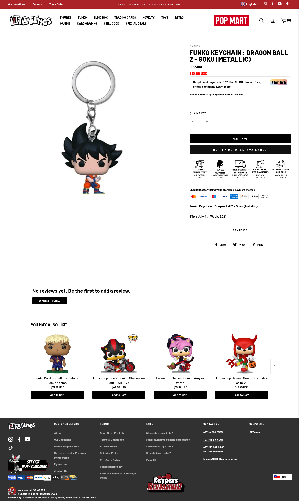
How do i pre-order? (158, 453)
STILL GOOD (111, 23)
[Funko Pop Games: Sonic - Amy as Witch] (180, 354)
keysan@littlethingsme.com (220, 459)
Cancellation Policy (111, 466)
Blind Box (101, 17)
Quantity (198, 113)
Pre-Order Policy (110, 460)
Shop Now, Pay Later (113, 433)
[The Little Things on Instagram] (10, 439)
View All (151, 460)
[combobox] (282, 477)
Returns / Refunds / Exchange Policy (118, 475)
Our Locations (16, 4)
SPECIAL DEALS (136, 23)
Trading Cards (125, 17)
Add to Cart (57, 395)
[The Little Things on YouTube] (27, 439)
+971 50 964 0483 (213, 447)
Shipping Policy (109, 453)
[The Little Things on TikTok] (10, 447)
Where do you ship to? (159, 433)
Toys (164, 17)
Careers (37, 4)
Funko (82, 17)
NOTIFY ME (240, 139)
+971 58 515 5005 (213, 439)
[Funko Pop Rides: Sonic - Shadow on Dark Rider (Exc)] (118, 354)
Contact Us (61, 471)
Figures (65, 17)
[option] (149, 4)
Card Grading (87, 23)
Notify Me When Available (240, 149)
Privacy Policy (108, 446)
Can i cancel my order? (159, 446)
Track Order (56, 4)
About (58, 433)
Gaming (65, 23)
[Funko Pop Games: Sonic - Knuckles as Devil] (241, 354)
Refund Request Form (67, 446)
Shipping (211, 94)
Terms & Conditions (112, 439)
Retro (179, 17)
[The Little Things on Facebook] (19, 439)
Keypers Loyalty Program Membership (70, 455)
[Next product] (274, 366)
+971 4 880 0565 (213, 432)
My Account (61, 464)
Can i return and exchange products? (168, 439)
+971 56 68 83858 (213, 451)
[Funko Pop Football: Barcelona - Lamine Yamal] (57, 354)
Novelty (149, 17)
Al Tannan (255, 432)
